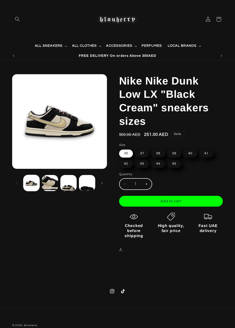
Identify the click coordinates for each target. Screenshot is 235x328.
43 (142, 163)
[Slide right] (102, 183)
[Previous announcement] (13, 55)
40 (190, 153)
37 (142, 153)
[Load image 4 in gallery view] (87, 183)
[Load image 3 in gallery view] (68, 183)
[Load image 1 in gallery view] (31, 183)
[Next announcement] (221, 55)
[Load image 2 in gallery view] (50, 183)
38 (158, 153)
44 (158, 163)
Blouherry (30, 325)
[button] (17, 19)
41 (206, 153)
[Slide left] (17, 183)
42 (126, 163)
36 (126, 153)
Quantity (125, 174)
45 (174, 163)
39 (174, 153)
